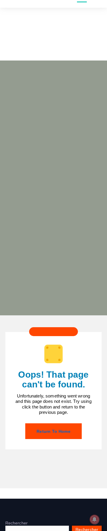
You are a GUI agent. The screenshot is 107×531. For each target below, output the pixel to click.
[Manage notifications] (94, 519)
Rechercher (16, 523)
